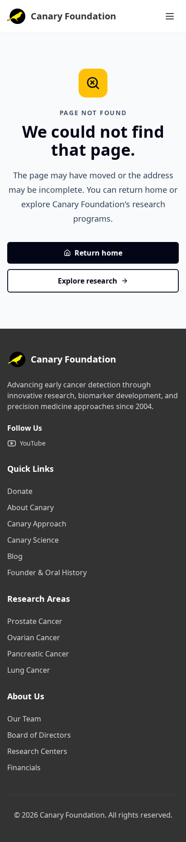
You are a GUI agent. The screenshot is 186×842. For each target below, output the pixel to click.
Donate (20, 491)
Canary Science (33, 540)
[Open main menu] (170, 16)
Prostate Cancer (34, 621)
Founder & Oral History (47, 572)
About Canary (30, 507)
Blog (15, 556)
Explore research (87, 281)
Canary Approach (36, 524)
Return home (98, 253)
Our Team (24, 719)
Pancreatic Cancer (38, 654)
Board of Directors (39, 735)
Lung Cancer (28, 670)
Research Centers (37, 751)
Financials (24, 767)
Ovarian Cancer (33, 637)
